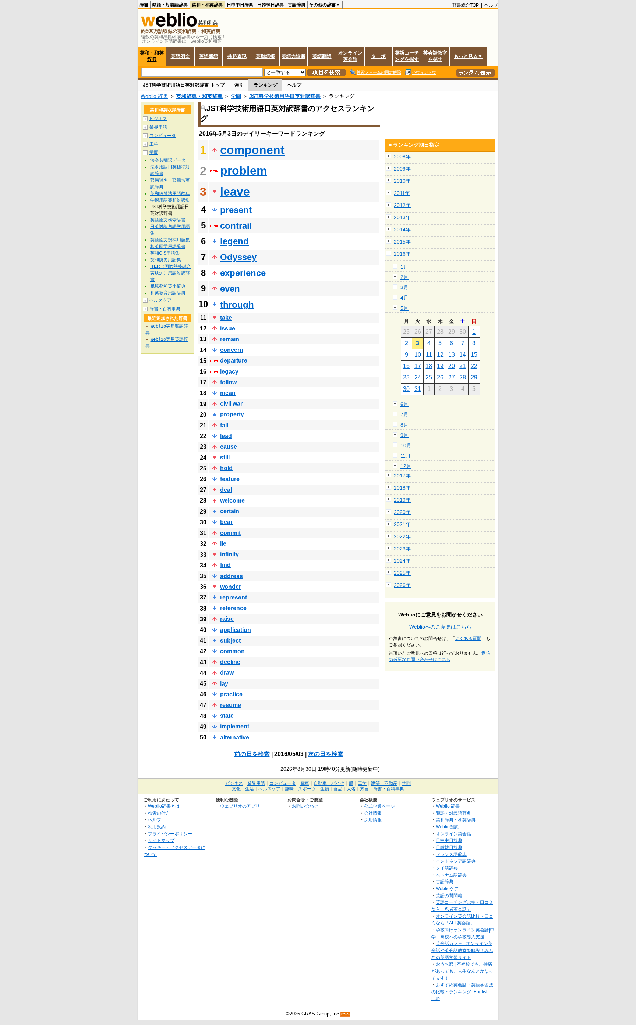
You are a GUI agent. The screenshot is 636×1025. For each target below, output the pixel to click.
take (226, 318)
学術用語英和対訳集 (170, 200)
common (232, 651)
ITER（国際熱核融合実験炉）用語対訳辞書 (170, 273)
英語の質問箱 (449, 895)
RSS (345, 1014)
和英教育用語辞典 (168, 292)
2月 (404, 277)
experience (243, 273)
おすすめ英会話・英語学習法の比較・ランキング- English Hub (462, 991)
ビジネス (158, 118)
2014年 (402, 229)
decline (230, 662)
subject (230, 640)
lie (223, 544)
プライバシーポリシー (170, 833)
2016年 (402, 254)
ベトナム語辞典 (451, 874)
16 (406, 366)
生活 (249, 789)
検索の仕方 (159, 813)
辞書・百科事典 (164, 308)
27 (451, 377)
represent (233, 597)
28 (462, 377)
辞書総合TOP (465, 5)
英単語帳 (265, 56)
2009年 (402, 169)
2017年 (402, 476)
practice (231, 694)
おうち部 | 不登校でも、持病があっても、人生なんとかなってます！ (462, 971)
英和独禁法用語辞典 (170, 193)
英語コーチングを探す (407, 56)
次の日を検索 (325, 754)
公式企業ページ (379, 806)
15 (474, 354)
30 (406, 389)
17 (417, 366)
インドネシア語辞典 (456, 860)
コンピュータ (162, 135)
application (235, 630)
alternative (234, 737)
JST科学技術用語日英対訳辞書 (285, 96)
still (225, 457)
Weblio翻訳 (447, 826)
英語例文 (180, 56)
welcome (232, 500)
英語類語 (208, 56)
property (232, 414)
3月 (404, 287)
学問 (236, 96)
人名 (351, 789)
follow (228, 382)
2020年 (402, 512)
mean (228, 393)
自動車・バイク (329, 783)
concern (231, 350)
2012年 (402, 205)
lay (224, 684)
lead (226, 436)
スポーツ (307, 789)
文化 (236, 789)
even (230, 289)
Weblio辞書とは (164, 806)
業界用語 (158, 127)
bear (226, 522)
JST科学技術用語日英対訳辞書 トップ (184, 85)
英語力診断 (293, 56)
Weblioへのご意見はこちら (440, 627)
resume (230, 705)
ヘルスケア (160, 300)
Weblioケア (447, 888)
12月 (405, 466)
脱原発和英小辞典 (168, 286)
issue (227, 328)
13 (451, 354)
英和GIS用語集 (165, 253)
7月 (404, 414)
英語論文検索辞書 (168, 220)
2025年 (402, 573)
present (236, 210)
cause (228, 447)
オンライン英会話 (350, 56)
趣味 (289, 789)
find (225, 565)
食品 (337, 789)
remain (229, 339)
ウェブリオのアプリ (240, 806)
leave (235, 191)
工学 (153, 144)
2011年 (402, 193)
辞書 (143, 5)
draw (227, 672)
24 (417, 377)
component (252, 150)
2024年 (402, 561)
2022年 (402, 536)
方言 (364, 789)
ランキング (266, 85)
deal (226, 490)
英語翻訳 (322, 56)
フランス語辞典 (451, 854)
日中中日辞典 (240, 5)
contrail (236, 226)
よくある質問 (468, 638)
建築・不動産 (384, 783)
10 (417, 354)
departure (233, 360)
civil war (231, 403)
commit (230, 533)
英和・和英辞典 (207, 5)
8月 (404, 425)
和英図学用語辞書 (168, 246)
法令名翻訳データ (168, 160)
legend (234, 241)
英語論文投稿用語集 (170, 239)
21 (462, 366)
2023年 (402, 549)
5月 (404, 308)
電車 (304, 783)
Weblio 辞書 (154, 96)
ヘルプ (491, 5)
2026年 (402, 585)
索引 (239, 85)
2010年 (402, 181)
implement (234, 726)
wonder (230, 587)
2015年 (402, 242)
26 (440, 377)
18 (428, 366)
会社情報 (373, 813)
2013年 (402, 217)
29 (474, 377)
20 (451, 366)
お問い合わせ (305, 806)
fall (224, 425)
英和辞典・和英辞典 (199, 96)
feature (230, 479)
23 (406, 377)
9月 (404, 435)
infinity (229, 554)
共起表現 (237, 56)
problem (243, 170)
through (237, 304)
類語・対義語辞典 (170, 5)
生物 (324, 789)
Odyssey (238, 257)
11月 (405, 456)
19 (440, 366)
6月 (404, 404)
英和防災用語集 (165, 259)
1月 (404, 267)
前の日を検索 (252, 754)
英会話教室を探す (435, 56)
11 (429, 354)
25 (428, 377)
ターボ (378, 56)
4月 (404, 298)
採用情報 (373, 819)
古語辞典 (296, 5)
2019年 (402, 500)
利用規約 (157, 826)
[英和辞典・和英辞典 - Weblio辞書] (169, 25)
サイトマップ (161, 840)
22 (474, 366)
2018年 (402, 488)
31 (417, 389)
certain (229, 511)
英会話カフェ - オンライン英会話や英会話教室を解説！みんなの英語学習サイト (462, 950)
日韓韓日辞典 (270, 5)
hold (226, 468)
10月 (405, 445)
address (231, 576)
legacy (229, 371)
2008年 (402, 157)
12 (440, 354)
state (227, 716)
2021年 (402, 524)
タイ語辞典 (447, 867)
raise (227, 619)
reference (233, 608)
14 (462, 354)
